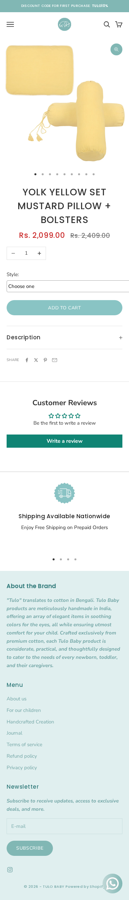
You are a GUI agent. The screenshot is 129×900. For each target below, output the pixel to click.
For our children (24, 710)
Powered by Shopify (85, 886)
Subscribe (29, 848)
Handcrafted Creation (30, 721)
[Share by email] (54, 360)
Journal (14, 733)
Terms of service (24, 744)
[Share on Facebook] (26, 360)
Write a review (65, 441)
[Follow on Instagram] (10, 869)
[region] (64, 515)
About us (16, 698)
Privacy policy (22, 767)
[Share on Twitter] (36, 360)
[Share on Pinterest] (45, 360)
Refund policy (22, 756)
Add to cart (64, 308)
